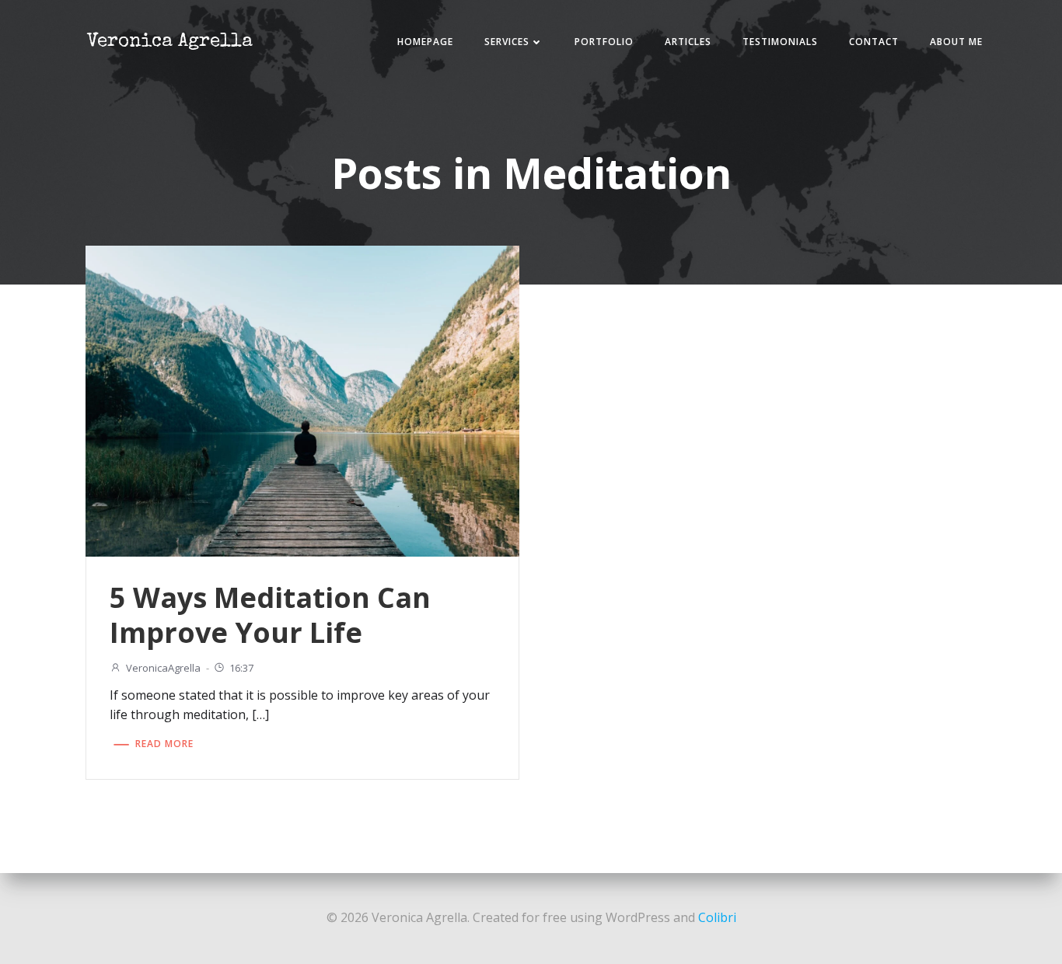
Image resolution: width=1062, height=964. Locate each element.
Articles (688, 41)
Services (506, 41)
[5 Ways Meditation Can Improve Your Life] (302, 399)
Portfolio (604, 41)
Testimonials (780, 41)
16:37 (241, 668)
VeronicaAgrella (163, 668)
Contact (874, 41)
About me (956, 41)
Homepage (425, 41)
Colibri (717, 917)
